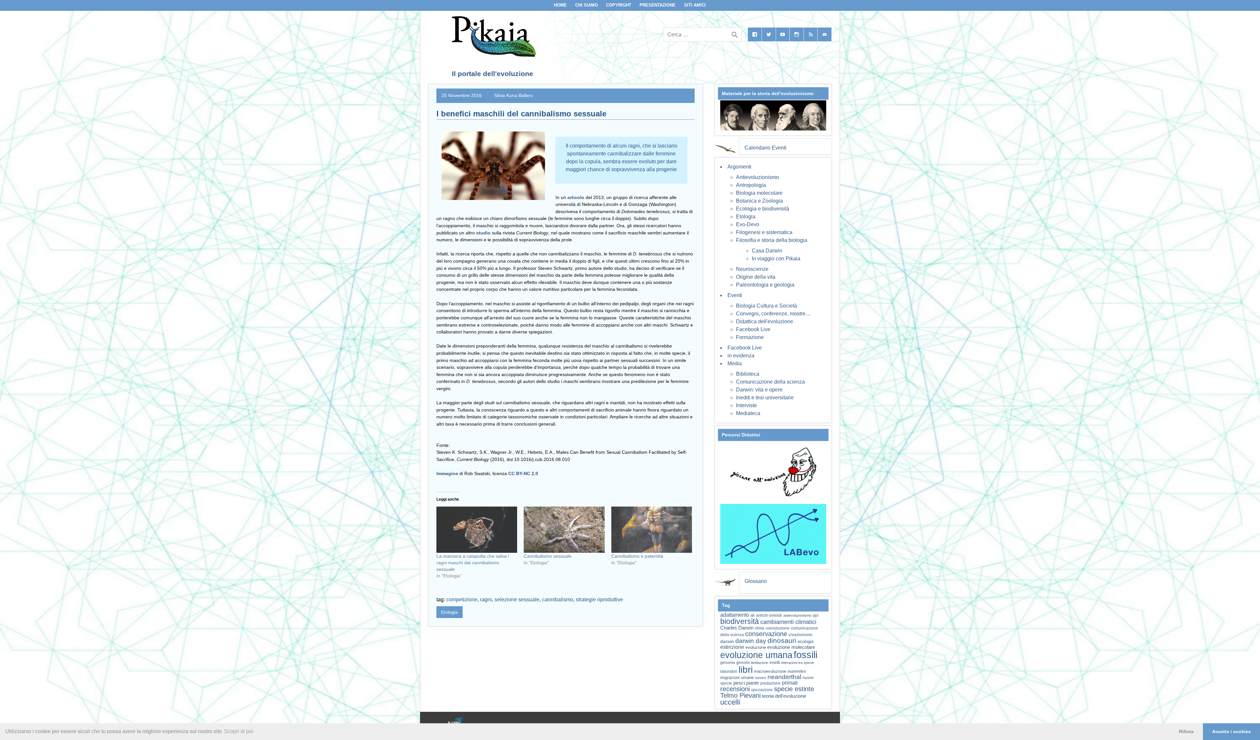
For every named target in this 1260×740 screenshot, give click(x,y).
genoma (727, 662)
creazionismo (800, 634)
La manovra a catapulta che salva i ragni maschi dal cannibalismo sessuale (472, 562)
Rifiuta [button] (1186, 731)
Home (560, 5)
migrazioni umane (737, 677)
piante (752, 683)
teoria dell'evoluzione (784, 696)
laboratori (728, 671)
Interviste (746, 405)
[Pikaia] (493, 55)
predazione (770, 683)
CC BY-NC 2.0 (523, 473)
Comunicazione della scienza (770, 382)
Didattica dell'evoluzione (764, 321)
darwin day (750, 640)
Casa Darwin (767, 250)
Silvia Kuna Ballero (513, 95)
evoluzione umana (756, 655)
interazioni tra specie (797, 663)
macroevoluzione (770, 671)
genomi (743, 662)
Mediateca (748, 413)
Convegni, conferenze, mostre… (773, 313)
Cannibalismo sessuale (548, 556)
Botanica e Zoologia (759, 201)
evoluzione (756, 647)
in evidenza (740, 355)
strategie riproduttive (599, 599)
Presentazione (658, 5)
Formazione (750, 337)
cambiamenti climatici (788, 621)
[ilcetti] (455, 722)
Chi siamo (586, 5)
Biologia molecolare (759, 193)
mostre (760, 678)
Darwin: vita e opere (759, 389)
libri (746, 669)
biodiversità (739, 621)
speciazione (762, 690)
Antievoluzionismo (757, 177)
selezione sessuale (516, 599)
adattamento (734, 615)
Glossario (756, 581)
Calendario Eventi (766, 147)
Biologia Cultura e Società (766, 306)
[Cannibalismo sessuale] (564, 530)
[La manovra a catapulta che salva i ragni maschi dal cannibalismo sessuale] (476, 530)
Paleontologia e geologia (765, 285)
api (815, 615)
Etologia (449, 612)
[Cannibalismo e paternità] (651, 530)
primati (790, 683)
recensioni (735, 688)
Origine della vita (755, 277)
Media (734, 363)
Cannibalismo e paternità (637, 556)
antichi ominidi (769, 615)
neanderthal (784, 676)
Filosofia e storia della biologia (771, 240)
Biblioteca (747, 374)
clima (759, 628)
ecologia (805, 641)
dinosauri (781, 640)
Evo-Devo (747, 224)
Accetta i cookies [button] (1231, 731)
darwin (727, 641)
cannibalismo (557, 599)
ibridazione (759, 663)
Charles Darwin (736, 627)
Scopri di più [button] (238, 731)
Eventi (734, 295)
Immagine (447, 473)
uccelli (730, 702)
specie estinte (794, 688)
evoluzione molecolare (791, 647)
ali (752, 615)
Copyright (618, 5)
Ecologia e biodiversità (762, 208)
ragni (486, 599)
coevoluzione (777, 628)
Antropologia (751, 185)
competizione (461, 599)
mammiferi (797, 671)
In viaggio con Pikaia (776, 258)
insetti (774, 662)
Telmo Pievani (740, 695)
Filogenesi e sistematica (764, 232)
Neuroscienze (752, 269)
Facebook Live (753, 329)
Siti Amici (695, 5)
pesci (739, 683)
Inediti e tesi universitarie (765, 397)
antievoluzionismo (797, 615)
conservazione (766, 633)
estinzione (732, 647)
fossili (805, 654)
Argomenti (739, 167)
